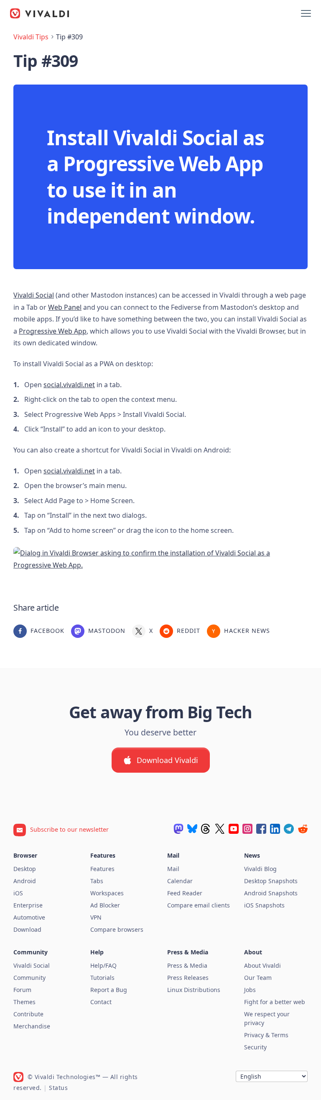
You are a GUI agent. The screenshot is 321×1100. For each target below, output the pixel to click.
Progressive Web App (53, 331)
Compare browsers (116, 929)
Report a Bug (108, 990)
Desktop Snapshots (271, 881)
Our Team (258, 978)
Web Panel (65, 307)
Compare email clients (198, 905)
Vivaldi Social (33, 295)
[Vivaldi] (39, 13)
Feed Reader (184, 893)
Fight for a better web (274, 1002)
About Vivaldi (262, 965)
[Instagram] (247, 829)
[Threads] (206, 829)
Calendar (180, 881)
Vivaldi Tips (30, 36)
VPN (96, 917)
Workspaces (107, 893)
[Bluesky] (192, 829)
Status (58, 1088)
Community (29, 978)
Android (24, 881)
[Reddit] (303, 829)
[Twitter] (220, 829)
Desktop (24, 869)
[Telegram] (289, 829)
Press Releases (188, 978)
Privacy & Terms (266, 1035)
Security (255, 1047)
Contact (101, 1002)
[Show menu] (306, 13)
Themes (24, 1002)
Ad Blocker (105, 905)
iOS (18, 893)
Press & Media (187, 965)
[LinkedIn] (275, 829)
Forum (22, 990)
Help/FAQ (103, 965)
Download (27, 929)
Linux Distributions (193, 990)
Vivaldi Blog (260, 869)
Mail (173, 869)
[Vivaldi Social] (178, 829)
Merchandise (31, 1026)
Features (102, 869)
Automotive (29, 917)
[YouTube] (234, 829)
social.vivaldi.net (69, 384)
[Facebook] (261, 829)
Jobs (250, 990)
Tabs (96, 881)
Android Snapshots (271, 893)
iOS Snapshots (264, 905)
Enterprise (28, 905)
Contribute (28, 1014)
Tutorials (102, 978)
